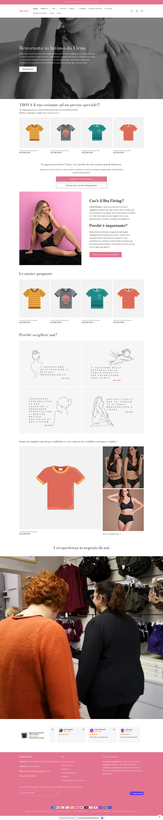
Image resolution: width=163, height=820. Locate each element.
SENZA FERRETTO (111, 534)
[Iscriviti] (57, 793)
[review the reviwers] (77, 730)
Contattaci (65, 777)
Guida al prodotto (68, 762)
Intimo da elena (35, 811)
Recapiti (134, 811)
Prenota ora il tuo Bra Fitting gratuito (81, 185)
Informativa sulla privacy (80, 811)
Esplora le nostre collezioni (81, 179)
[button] (45, 8)
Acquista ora (28, 69)
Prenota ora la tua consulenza (105, 254)
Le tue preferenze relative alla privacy (88, 818)
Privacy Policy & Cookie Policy (73, 780)
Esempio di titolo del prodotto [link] (28, 150)
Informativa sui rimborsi (63, 811)
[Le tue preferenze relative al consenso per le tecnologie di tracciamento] (159, 816)
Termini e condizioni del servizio (100, 811)
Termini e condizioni (68, 773)
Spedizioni (65, 769)
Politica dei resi (67, 765)
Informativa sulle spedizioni (121, 811)
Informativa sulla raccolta (67, 818)
